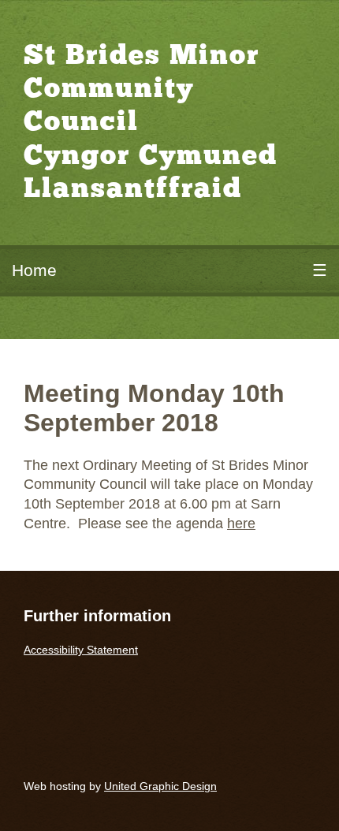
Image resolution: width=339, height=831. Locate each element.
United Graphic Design (160, 786)
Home (34, 270)
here (241, 523)
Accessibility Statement (81, 649)
